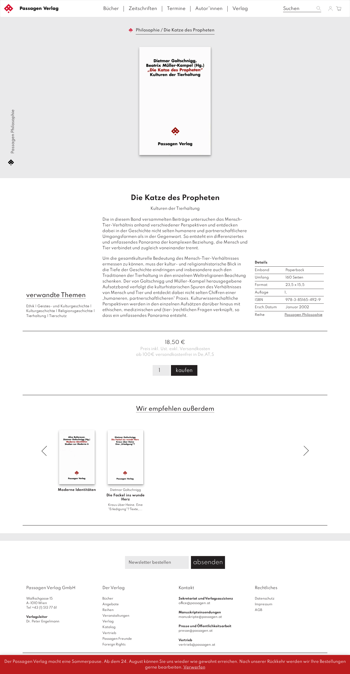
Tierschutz (58, 316)
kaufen (184, 370)
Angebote (110, 604)
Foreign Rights (113, 644)
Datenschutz (265, 598)
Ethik (30, 306)
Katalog (108, 627)
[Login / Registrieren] (330, 8)
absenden (208, 562)
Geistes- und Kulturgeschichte (63, 306)
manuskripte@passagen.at (200, 617)
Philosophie (148, 30)
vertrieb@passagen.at (197, 644)
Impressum (263, 604)
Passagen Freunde (117, 638)
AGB (258, 610)
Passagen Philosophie (13, 131)
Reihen (108, 610)
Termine (176, 8)
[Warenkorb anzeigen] (338, 9)
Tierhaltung (36, 316)
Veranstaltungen (115, 615)
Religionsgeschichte (75, 311)
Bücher (111, 8)
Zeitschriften (143, 8)
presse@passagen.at (196, 630)
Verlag (240, 8)
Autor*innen (209, 8)
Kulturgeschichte (40, 311)
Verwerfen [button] (194, 667)
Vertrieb (109, 633)
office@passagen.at (194, 603)
